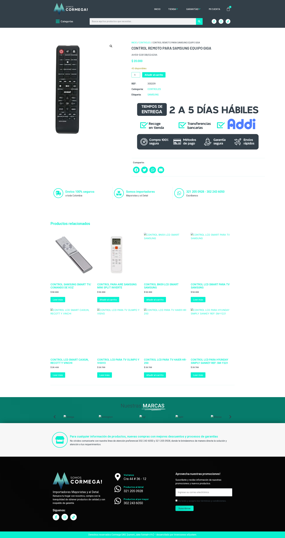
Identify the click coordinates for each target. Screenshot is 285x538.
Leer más (58, 299)
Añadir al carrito (154, 74)
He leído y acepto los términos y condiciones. (202, 501)
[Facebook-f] (214, 21)
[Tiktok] (228, 21)
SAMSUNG (153, 94)
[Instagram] (221, 21)
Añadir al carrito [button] (108, 299)
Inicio (134, 42)
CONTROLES (145, 42)
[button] (111, 46)
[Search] (199, 21)
